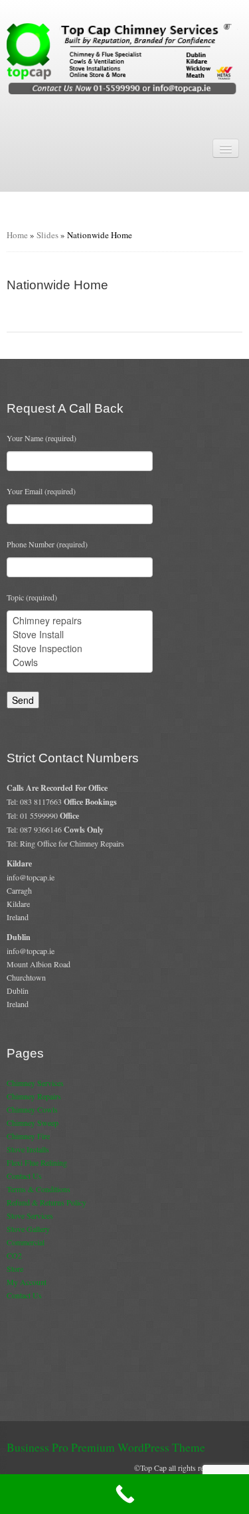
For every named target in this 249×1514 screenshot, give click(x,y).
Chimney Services (35, 1082)
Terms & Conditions (38, 1189)
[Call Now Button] (124, 1494)
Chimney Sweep (32, 1122)
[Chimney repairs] (79, 621)
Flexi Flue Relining (37, 1162)
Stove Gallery (28, 1228)
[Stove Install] (79, 635)
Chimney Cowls (32, 1109)
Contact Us (24, 1175)
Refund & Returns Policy (46, 1202)
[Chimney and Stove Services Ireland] (124, 57)
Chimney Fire (28, 1136)
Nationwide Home (57, 285)
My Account (26, 1281)
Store (15, 1268)
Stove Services (30, 1215)
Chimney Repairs (34, 1096)
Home (17, 235)
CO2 (14, 1255)
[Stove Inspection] (79, 648)
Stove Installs (28, 1149)
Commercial (25, 1242)
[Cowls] (79, 662)
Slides (47, 235)
